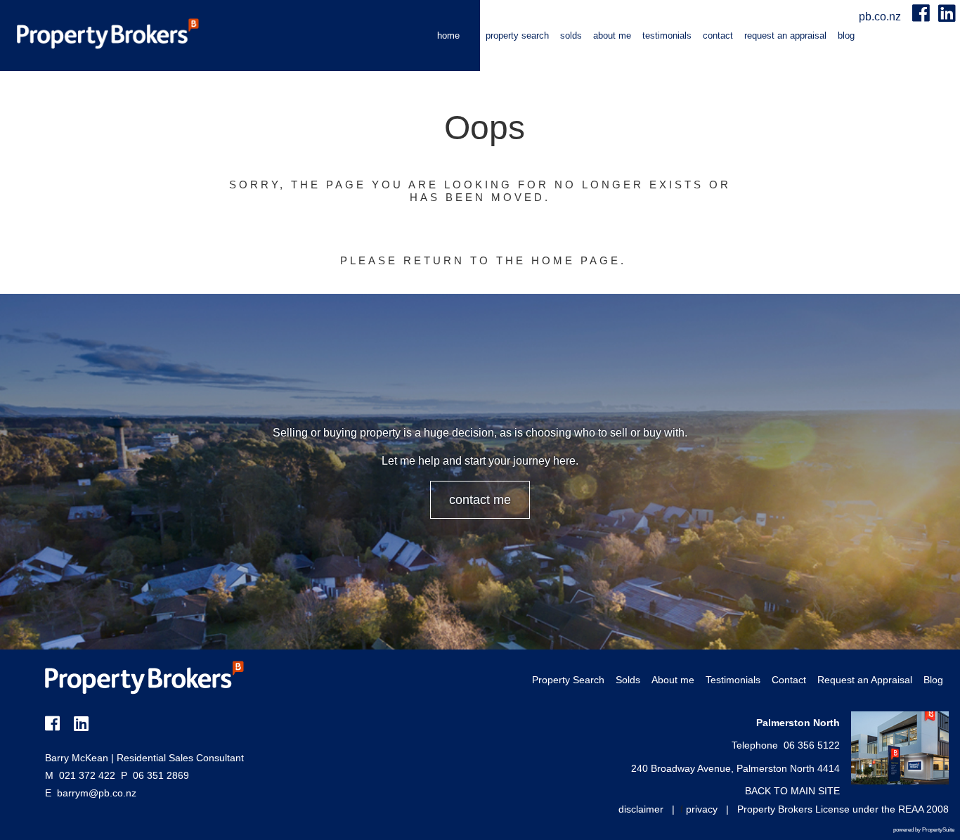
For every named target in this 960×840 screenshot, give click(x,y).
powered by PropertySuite (923, 830)
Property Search (517, 35)
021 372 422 (80, 775)
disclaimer (640, 809)
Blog (846, 35)
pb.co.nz (881, 16)
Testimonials (667, 35)
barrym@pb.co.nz (96, 793)
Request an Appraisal (785, 35)
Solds (571, 35)
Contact (718, 35)
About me (612, 35)
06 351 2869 (155, 775)
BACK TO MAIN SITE (792, 790)
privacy (702, 809)
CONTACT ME (480, 500)
